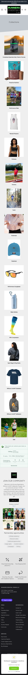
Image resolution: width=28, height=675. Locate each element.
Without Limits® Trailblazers (14, 414)
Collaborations (19, 629)
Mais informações (14, 465)
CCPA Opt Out (19, 627)
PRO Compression (14, 337)
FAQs (2, 620)
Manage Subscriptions (21, 615)
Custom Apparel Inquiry (6, 641)
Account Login (19, 610)
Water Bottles (14, 312)
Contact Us (18, 608)
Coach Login (18, 612)
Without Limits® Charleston (14, 388)
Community (3, 627)
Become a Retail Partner (6, 644)
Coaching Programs (5, 639)
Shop (2, 608)
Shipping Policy (19, 620)
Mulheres (14, 159)
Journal (2, 622)
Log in (14, 506)
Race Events (4, 636)
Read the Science (5, 615)
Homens (14, 184)
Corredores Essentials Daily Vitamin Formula (14, 57)
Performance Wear (14, 108)
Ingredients (3, 612)
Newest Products (14, 133)
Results (3, 617)
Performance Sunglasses (14, 286)
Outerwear (14, 235)
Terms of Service (19, 622)
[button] (5, 9)
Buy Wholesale (4, 646)
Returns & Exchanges (20, 617)
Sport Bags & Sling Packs (14, 363)
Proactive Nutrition (14, 82)
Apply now (14, 500)
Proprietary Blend (5, 610)
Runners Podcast (5, 624)
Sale (14, 439)
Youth (14, 210)
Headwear (14, 261)
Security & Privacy (20, 624)
